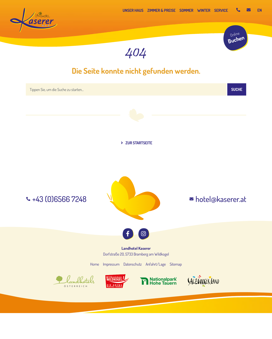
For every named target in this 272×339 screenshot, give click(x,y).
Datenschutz (132, 264)
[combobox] (126, 89)
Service (221, 10)
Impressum (111, 264)
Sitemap (176, 264)
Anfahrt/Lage (156, 264)
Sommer (186, 10)
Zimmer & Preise (161, 10)
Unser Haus (133, 10)
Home (94, 264)
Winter (203, 10)
